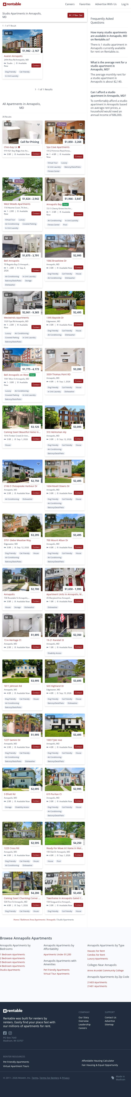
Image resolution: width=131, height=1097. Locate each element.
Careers (70, 4)
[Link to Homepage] (12, 4)
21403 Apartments (97, 982)
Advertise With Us (106, 4)
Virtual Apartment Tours (16, 1066)
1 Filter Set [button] (76, 15)
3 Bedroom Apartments (12, 962)
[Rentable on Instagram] (10, 1034)
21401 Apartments (97, 986)
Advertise (110, 1020)
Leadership (85, 1024)
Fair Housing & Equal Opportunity (100, 1065)
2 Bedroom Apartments (12, 958)
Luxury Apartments (97, 958)
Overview (84, 1020)
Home (16, 919)
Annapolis (51, 919)
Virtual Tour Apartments (56, 973)
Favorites (84, 4)
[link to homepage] (39, 1010)
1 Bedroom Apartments (12, 954)
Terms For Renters (49, 1077)
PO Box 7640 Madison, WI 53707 (13, 1039)
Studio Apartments (10, 969)
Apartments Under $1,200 (57, 954)
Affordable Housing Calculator (98, 1060)
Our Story (84, 1017)
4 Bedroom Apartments (12, 965)
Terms (35, 1077)
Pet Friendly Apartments (56, 969)
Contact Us (110, 1017)
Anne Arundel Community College (105, 970)
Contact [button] (36, 65)
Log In (125, 4)
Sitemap (109, 1024)
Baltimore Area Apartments (33, 919)
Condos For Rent (96, 954)
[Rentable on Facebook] (5, 1034)
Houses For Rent (96, 950)
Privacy (65, 1077)
